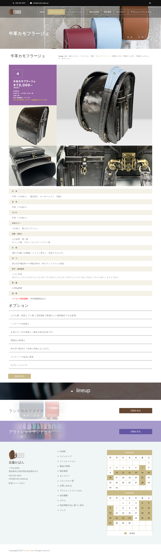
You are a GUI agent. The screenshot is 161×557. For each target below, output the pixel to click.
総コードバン (74, 56)
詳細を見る (19, 376)
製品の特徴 (94, 12)
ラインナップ (56, 12)
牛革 (92, 56)
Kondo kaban (29, 550)
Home (42, 12)
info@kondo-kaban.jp (40, 3)
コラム (63, 500)
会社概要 (64, 495)
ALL (66, 56)
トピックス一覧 (67, 481)
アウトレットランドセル (141, 12)
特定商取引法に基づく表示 (72, 505)
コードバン (85, 56)
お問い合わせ (66, 486)
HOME (63, 451)
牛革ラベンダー (129, 56)
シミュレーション (75, 12)
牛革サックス (117, 56)
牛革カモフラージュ (102, 56)
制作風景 (107, 12)
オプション (66, 58)
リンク (63, 510)
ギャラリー (121, 12)
